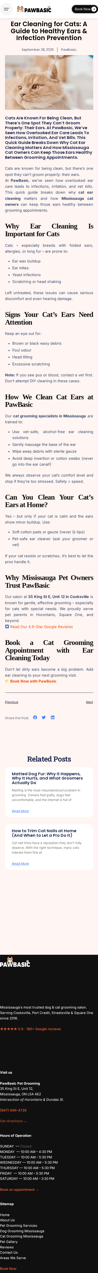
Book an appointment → (19, 1190)
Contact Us (9, 1252)
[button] (35, 717)
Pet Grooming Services (18, 1226)
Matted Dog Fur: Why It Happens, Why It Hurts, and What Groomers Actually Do (47, 778)
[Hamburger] (6, 9)
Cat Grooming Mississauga (21, 1236)
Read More (20, 811)
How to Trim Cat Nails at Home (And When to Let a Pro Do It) (44, 833)
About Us (7, 1220)
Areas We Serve (13, 1258)
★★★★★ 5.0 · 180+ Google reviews (30, 1029)
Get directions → (13, 1121)
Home (5, 1215)
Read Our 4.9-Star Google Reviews (41, 626)
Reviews (7, 1247)
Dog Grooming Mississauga (22, 1231)
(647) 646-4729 (13, 1110)
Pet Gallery (9, 1242)
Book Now (82, 9)
